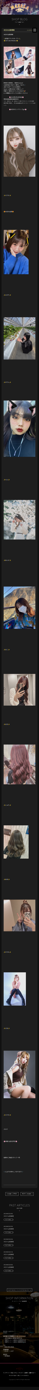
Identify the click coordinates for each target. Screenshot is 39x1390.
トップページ (6, 1372)
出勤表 (26, 1372)
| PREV (12, 1194)
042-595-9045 (9, 1347)
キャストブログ (12, 1375)
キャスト (21, 1372)
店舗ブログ (31, 1372)
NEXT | (27, 1194)
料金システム (14, 1372)
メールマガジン (25, 1375)
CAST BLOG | (18, 1290)
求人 (19, 1375)
